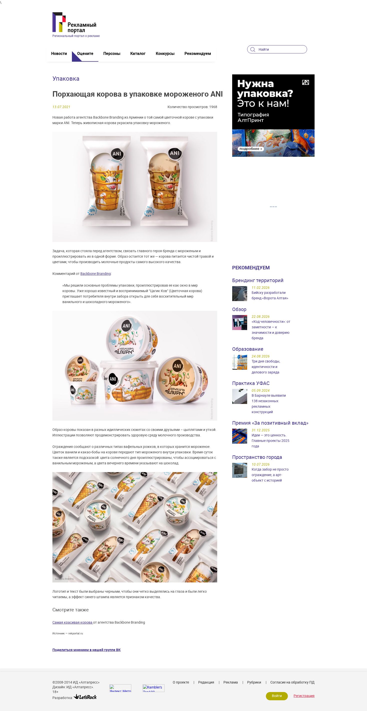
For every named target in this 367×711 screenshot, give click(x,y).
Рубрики (254, 682)
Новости (59, 53)
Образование (247, 349)
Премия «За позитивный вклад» (270, 422)
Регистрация (304, 695)
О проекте (181, 682)
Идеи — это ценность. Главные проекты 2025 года (270, 440)
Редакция (206, 682)
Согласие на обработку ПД (292, 682)
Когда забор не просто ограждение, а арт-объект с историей (270, 475)
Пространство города (257, 457)
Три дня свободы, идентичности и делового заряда (266, 366)
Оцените (85, 53)
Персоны (111, 53)
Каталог (138, 53)
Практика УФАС (251, 383)
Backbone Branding (95, 273)
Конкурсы (165, 53)
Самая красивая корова (72, 622)
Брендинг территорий (258, 280)
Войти (277, 695)
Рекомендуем (197, 53)
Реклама (230, 682)
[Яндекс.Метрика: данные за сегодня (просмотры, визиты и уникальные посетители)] (120, 688)
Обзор (239, 309)
